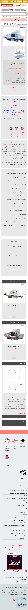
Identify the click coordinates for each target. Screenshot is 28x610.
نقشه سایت (21, 541)
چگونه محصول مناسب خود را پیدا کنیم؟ (17, 493)
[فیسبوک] (7, 24)
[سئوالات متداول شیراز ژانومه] (23, 17)
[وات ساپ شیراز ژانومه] (10, 17)
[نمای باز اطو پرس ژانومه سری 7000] (20, 54)
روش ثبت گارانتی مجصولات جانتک (17, 523)
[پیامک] (12, 24)
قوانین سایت (22, 508)
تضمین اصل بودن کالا (11, 134)
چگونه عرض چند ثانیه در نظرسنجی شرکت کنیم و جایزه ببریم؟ (14, 499)
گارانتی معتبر (22, 133)
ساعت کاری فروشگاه (21, 503)
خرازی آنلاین (21, 538)
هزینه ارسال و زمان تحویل (14, 90)
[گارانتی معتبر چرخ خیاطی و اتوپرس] (22, 129)
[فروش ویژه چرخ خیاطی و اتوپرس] (23, 441)
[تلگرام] (10, 24)
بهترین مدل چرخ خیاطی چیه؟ (18, 517)
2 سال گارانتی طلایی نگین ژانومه (18, 63)
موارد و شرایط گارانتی (21, 505)
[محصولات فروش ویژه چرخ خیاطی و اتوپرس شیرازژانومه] (14, 2)
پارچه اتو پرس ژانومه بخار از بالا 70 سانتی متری (14, 306)
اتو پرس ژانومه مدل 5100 (14, 346)
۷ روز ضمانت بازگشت (16, 134)
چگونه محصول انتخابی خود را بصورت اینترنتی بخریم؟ (14, 496)
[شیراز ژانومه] (3, 17)
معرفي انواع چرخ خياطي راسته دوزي (17, 536)
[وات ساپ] (15, 24)
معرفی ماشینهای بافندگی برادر (18, 530)
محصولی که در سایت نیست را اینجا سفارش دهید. (14, 525)
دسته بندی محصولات (6, 5)
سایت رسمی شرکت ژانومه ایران (17, 533)
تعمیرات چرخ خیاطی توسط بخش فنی (17, 528)
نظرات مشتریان (10, 68)
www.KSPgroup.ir (16, 581)
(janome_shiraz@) (20, 113)
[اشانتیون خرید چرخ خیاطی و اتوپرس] (23, 473)
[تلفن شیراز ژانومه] (19, 17)
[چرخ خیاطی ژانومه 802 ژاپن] (11, 129)
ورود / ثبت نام (8, 10)
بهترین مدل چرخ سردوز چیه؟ (18, 520)
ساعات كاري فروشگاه (16, 105)
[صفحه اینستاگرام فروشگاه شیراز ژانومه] (14, 562)
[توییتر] (5, 24)
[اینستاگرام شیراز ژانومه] (7, 17)
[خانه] (26, 17)
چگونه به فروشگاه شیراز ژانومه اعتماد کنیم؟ (16, 491)
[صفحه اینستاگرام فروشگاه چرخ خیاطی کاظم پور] (23, 110)
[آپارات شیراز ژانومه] (14, 17)
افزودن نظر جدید (21, 413)
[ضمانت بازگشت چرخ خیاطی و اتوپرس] (17, 129)
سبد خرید (21, 10)
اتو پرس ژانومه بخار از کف (18, 73)
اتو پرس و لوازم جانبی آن (10, 72)
